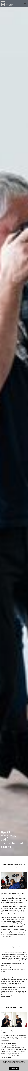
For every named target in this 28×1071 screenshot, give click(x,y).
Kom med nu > (14, 1068)
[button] (25, 3)
